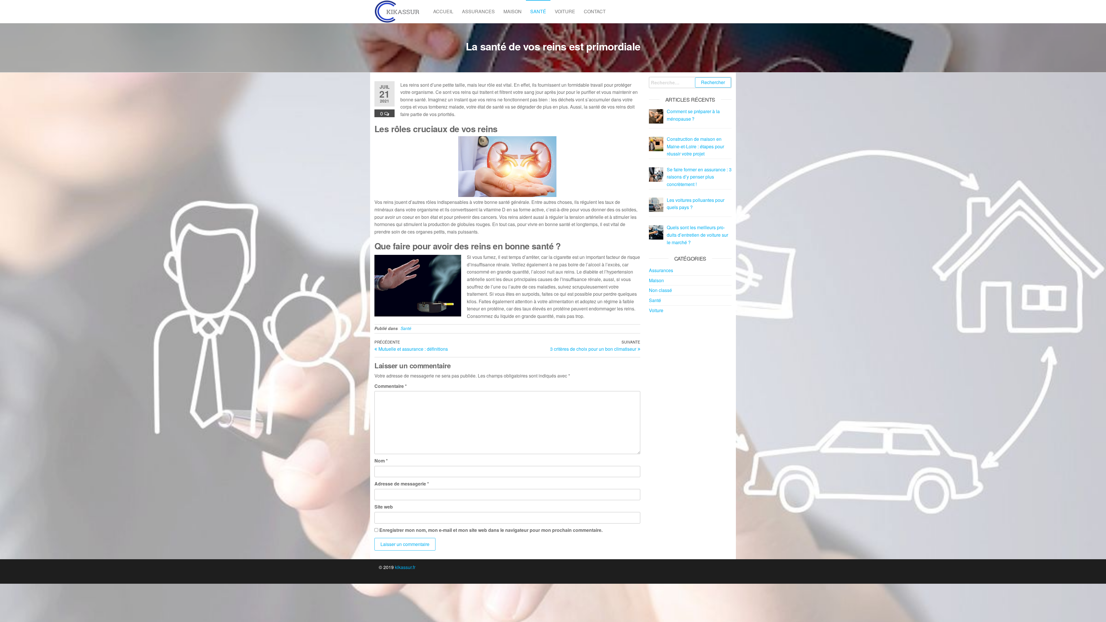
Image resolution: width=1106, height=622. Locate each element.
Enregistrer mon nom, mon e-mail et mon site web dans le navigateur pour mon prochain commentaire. (491, 530)
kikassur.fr (405, 567)
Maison (512, 11)
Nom (381, 460)
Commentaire (390, 386)
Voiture (565, 11)
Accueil (443, 11)
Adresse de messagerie (401, 483)
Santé (538, 11)
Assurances (478, 11)
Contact (595, 11)
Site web (383, 506)
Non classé (660, 290)
